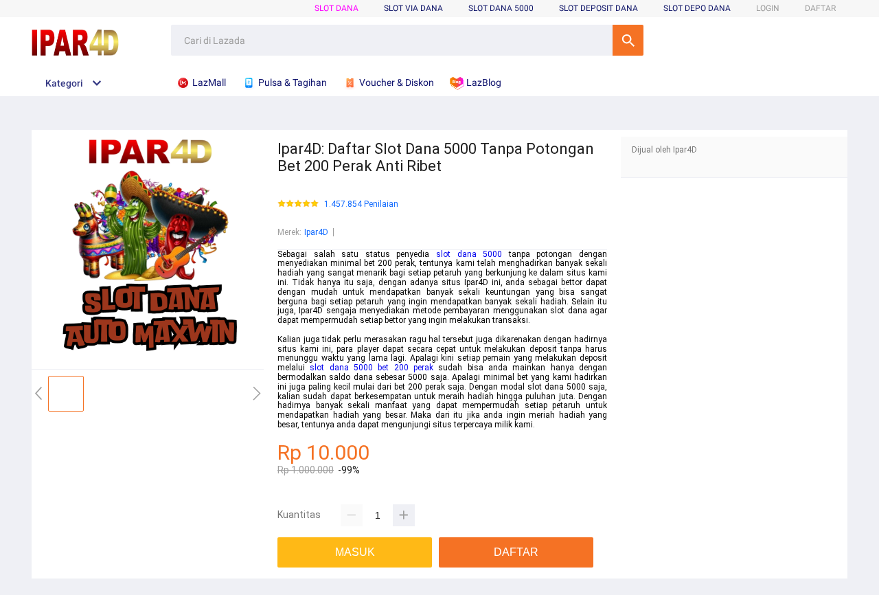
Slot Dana (336, 8)
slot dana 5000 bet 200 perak (371, 367)
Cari (628, 40)
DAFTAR (820, 8)
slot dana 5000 (469, 254)
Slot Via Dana (413, 8)
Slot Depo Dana (697, 8)
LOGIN (767, 8)
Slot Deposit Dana (598, 8)
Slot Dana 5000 (501, 8)
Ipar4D (316, 232)
